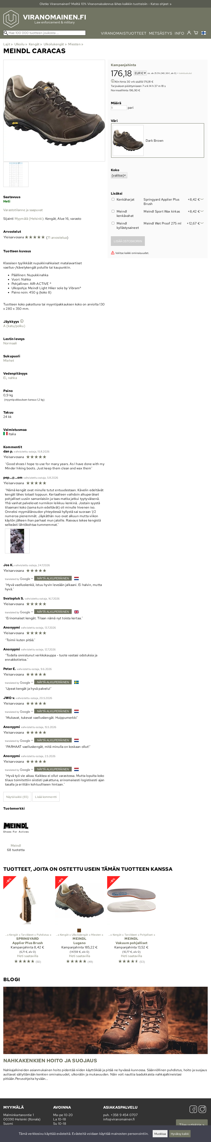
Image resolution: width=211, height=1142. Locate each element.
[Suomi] (205, 33)
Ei (4, 378)
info (179, 33)
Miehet (8, 360)
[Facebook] (193, 1110)
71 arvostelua (57, 237)
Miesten (75, 44)
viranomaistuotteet (124, 33)
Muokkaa (160, 1134)
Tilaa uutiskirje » (191, 1125)
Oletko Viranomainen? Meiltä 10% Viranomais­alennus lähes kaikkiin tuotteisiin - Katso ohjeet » (105, 4)
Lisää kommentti (46, 797)
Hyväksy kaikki (180, 1134)
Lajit (8, 44)
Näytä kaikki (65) (17, 797)
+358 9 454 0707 (124, 1115)
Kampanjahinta (123, 65)
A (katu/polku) (14, 326)
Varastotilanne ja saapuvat (23, 210)
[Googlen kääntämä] (17, 578)
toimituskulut (185, 73)
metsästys (160, 33)
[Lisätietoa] (113, 81)
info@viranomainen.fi (119, 1119)
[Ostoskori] (196, 33)
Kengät (35, 44)
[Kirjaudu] (189, 33)
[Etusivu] (44, 26)
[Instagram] (202, 1110)
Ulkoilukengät (55, 44)
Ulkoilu (20, 44)
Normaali (10, 343)
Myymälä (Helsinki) (29, 218)
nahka (12, 378)
